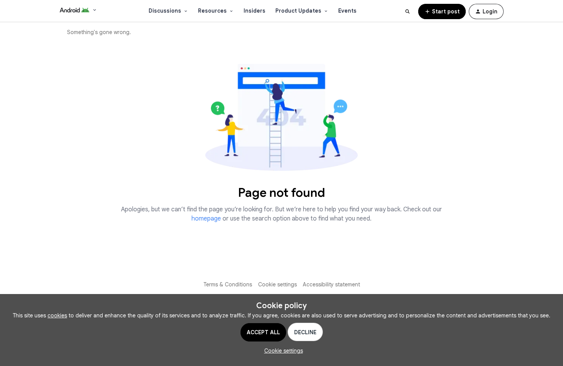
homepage (206, 218)
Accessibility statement (331, 284)
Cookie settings (277, 284)
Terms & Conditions (227, 284)
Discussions (165, 10)
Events (347, 10)
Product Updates (298, 10)
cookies (57, 315)
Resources (212, 10)
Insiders (254, 10)
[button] (442, 11)
